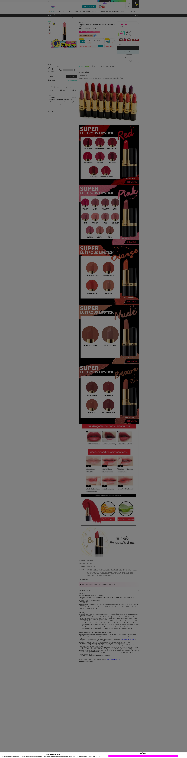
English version (98, 756)
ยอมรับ (143, 756)
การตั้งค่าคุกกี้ (143, 753)
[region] (93, 755)
